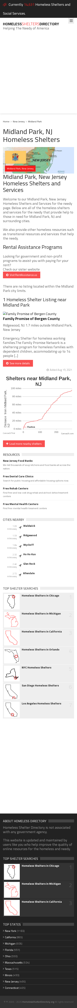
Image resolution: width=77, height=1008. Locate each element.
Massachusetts (14, 962)
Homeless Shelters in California (42, 631)
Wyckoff (28, 544)
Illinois (8, 975)
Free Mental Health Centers (20, 504)
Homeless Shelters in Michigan (41, 613)
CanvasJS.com (67, 434)
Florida (9, 950)
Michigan (10, 943)
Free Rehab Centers (15, 488)
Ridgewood (30, 535)
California (10, 937)
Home (6, 121)
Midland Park (35, 121)
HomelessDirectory (31, 24)
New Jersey (19, 121)
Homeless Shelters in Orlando (40, 649)
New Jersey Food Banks (18, 460)
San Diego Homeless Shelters (40, 685)
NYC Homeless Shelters (36, 667)
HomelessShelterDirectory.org (38, 1002)
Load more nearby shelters (25, 444)
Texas (8, 969)
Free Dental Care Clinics (18, 476)
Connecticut (12, 988)
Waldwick (29, 526)
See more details (19, 363)
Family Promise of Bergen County (31, 318)
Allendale (29, 573)
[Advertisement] (38, 74)
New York (10, 931)
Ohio (8, 956)
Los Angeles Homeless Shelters (41, 703)
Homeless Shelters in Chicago (40, 595)
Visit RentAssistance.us (22, 275)
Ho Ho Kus (29, 554)
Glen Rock (29, 563)
